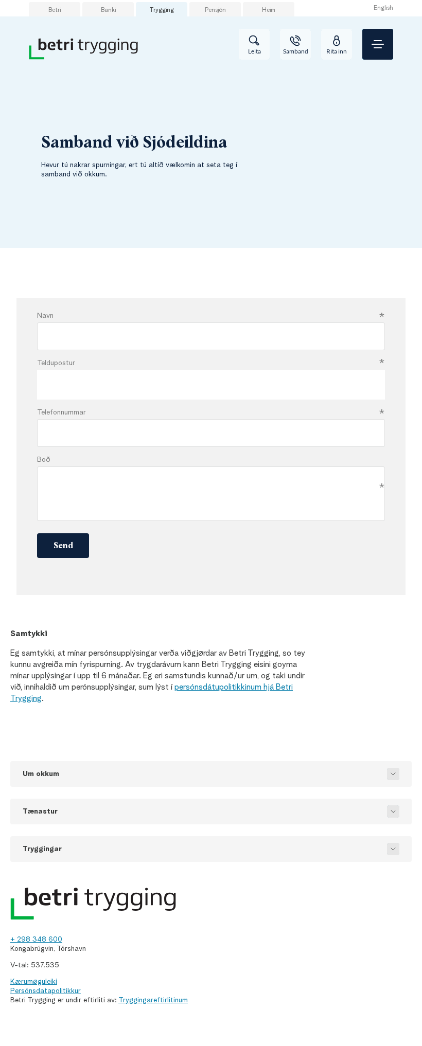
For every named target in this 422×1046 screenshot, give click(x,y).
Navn (45, 315)
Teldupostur (56, 363)
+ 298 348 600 (36, 939)
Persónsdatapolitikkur (45, 991)
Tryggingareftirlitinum (153, 1000)
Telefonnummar (61, 412)
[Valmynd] (377, 44)
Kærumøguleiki (33, 981)
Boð (43, 459)
